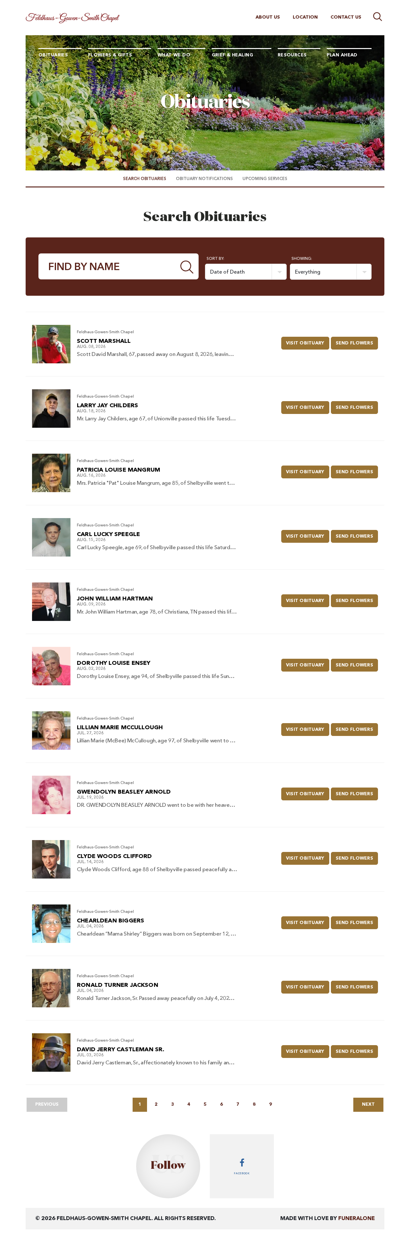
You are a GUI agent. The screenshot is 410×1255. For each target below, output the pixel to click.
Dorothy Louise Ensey (114, 663)
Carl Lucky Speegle (108, 534)
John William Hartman (115, 599)
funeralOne (356, 1218)
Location (305, 17)
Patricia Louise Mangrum (118, 470)
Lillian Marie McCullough (120, 728)
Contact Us (346, 17)
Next (368, 1104)
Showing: (301, 259)
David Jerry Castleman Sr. (121, 1050)
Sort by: (215, 259)
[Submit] (187, 266)
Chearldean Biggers (110, 921)
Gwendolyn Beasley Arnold (124, 792)
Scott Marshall (104, 341)
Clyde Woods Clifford (114, 856)
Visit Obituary (307, 343)
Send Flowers (357, 343)
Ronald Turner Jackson (117, 985)
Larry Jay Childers (107, 406)
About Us (268, 17)
